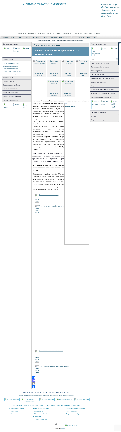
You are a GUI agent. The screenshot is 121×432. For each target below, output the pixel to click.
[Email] (60, 383)
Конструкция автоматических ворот (102, 90)
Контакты (53, 37)
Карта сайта (41, 37)
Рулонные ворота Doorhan (10, 68)
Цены (74, 37)
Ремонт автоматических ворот (75, 40)
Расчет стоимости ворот (98, 44)
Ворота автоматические (10, 44)
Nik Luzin (63, 428)
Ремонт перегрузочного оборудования (51, 206)
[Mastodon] (60, 380)
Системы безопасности (98, 112)
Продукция (16, 37)
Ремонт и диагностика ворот (59, 40)
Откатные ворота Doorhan (10, 66)
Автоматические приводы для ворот (102, 78)
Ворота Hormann (8, 81)
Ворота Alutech (8, 77)
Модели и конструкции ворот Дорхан (103, 93)
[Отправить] (60, 386)
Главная (5, 37)
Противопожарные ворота (10, 74)
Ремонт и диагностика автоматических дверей (54, 366)
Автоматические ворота (44, 3)
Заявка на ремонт (96, 71)
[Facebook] (60, 377)
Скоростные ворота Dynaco (12, 85)
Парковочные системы (10, 100)
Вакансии (91, 37)
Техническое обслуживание (100, 67)
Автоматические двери (10, 92)
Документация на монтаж (99, 86)
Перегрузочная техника (10, 89)
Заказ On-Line (28, 37)
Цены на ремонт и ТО (98, 74)
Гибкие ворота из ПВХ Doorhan (12, 71)
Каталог (93, 116)
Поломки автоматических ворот (101, 97)
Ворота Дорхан (8, 59)
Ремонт (82, 37)
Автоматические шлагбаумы (12, 96)
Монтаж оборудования (98, 82)
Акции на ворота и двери (99, 120)
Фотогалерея (64, 37)
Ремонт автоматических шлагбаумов (51, 351)
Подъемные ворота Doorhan (11, 63)
